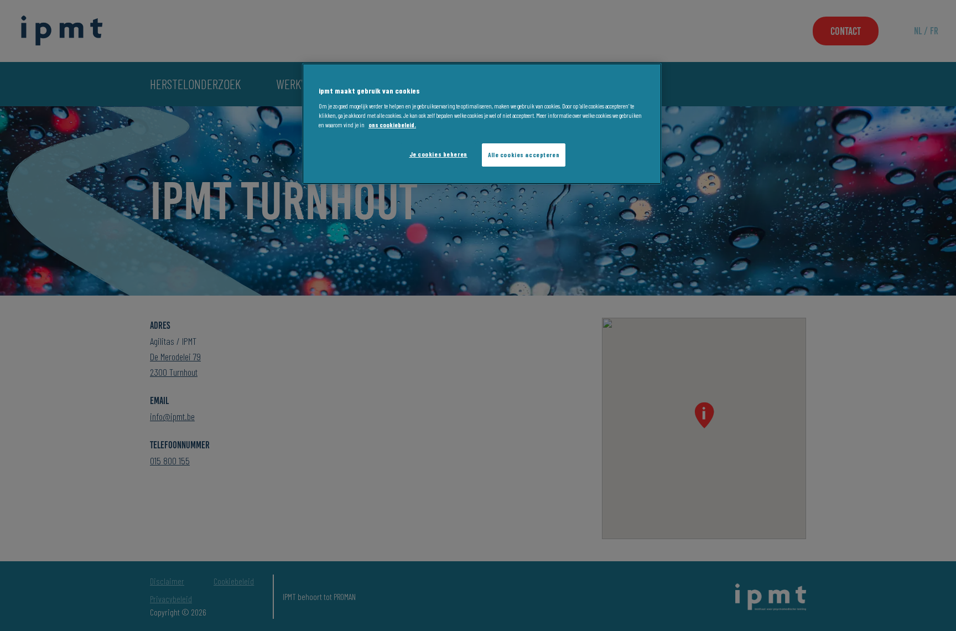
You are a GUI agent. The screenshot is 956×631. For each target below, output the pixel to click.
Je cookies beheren (438, 154)
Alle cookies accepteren (523, 155)
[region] (482, 123)
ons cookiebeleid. (392, 125)
